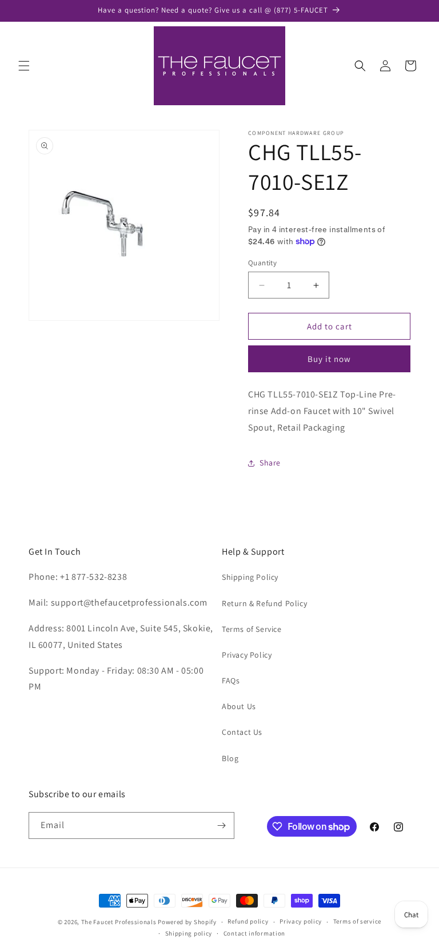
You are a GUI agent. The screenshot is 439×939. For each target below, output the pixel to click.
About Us (239, 706)
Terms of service (357, 921)
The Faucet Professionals (119, 922)
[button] (24, 65)
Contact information (254, 933)
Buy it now (329, 358)
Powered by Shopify (187, 922)
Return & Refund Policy (264, 603)
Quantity (262, 263)
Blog (230, 758)
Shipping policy (189, 933)
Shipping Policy (250, 577)
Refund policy (248, 921)
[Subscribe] (221, 825)
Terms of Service (252, 629)
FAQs (231, 680)
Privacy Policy (247, 655)
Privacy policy (301, 921)
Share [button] (270, 462)
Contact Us (242, 732)
